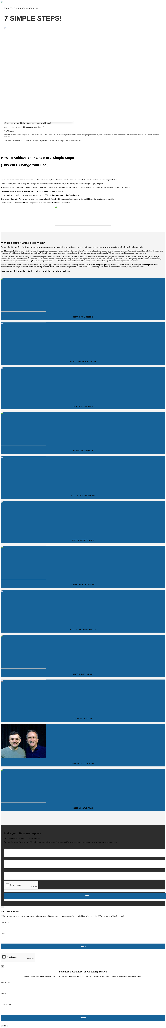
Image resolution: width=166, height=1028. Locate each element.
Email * (6, 859)
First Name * (8, 848)
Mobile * (7, 870)
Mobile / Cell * (6, 1005)
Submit (83, 946)
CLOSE (4, 1026)
